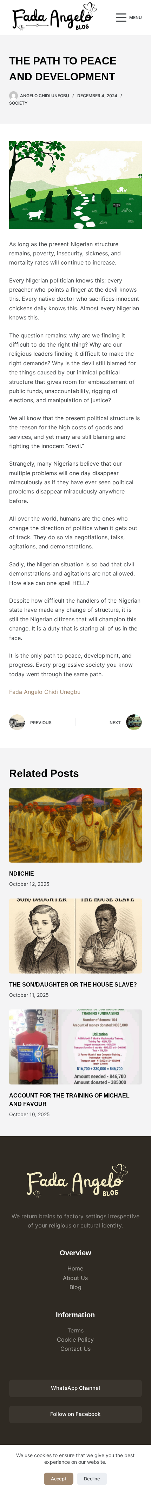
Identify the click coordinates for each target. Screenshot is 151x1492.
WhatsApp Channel (75, 1388)
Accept (58, 1478)
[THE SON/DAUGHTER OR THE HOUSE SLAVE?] (75, 936)
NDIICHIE (21, 874)
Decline (92, 1478)
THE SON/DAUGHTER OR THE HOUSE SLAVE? (73, 985)
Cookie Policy (75, 1339)
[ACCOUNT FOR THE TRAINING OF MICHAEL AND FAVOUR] (75, 1046)
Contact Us (75, 1348)
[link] (44, 691)
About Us (75, 1277)
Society (18, 103)
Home (75, 1268)
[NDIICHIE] (75, 825)
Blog (75, 1287)
